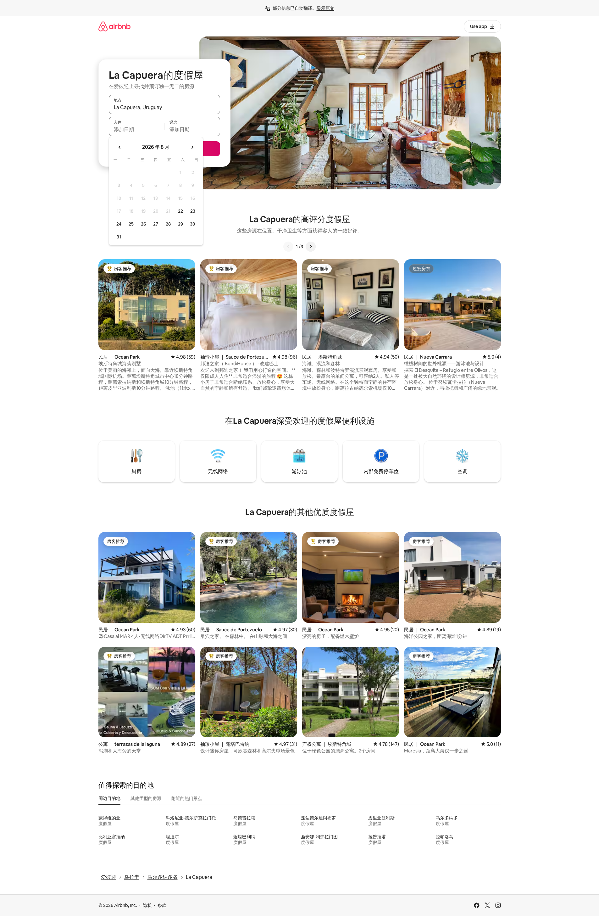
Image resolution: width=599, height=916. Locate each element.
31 (119, 237)
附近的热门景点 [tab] (186, 798)
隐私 (147, 905)
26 (143, 224)
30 (192, 224)
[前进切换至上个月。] (120, 147)
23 (192, 211)
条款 (162, 905)
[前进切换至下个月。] (192, 147)
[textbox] (136, 129)
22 (180, 211)
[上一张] (288, 247)
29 (180, 224)
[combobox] (164, 107)
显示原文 (325, 8)
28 (168, 224)
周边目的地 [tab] (109, 798)
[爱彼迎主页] (114, 26)
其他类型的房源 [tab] (145, 798)
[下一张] (311, 247)
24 (118, 224)
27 (155, 224)
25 (131, 224)
